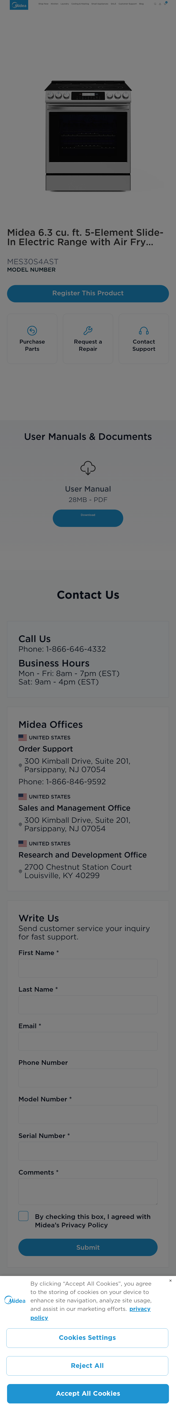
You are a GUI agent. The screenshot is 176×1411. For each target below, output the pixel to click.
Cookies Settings (87, 1338)
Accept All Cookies (88, 1393)
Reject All (87, 1366)
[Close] (170, 1280)
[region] (88, 1343)
